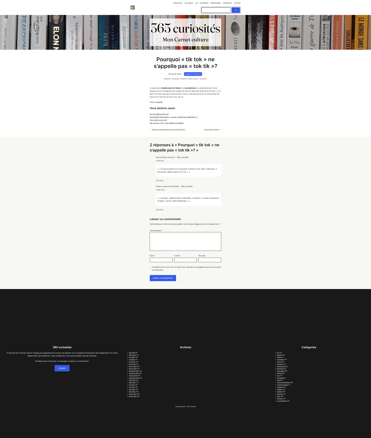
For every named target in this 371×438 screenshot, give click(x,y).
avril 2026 (132, 362)
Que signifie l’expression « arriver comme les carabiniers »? (174, 117)
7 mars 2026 (160, 190)
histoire (279, 373)
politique (279, 389)
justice (279, 380)
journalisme (280, 378)
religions (279, 391)
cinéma (279, 357)
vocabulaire (202, 79)
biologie (279, 355)
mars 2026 (132, 364)
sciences (280, 394)
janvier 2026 (133, 368)
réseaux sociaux (193, 79)
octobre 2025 (133, 375)
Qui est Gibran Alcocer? (159, 114)
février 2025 (133, 394)
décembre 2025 (134, 371)
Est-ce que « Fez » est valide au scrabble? (167, 123)
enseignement (281, 366)
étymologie (175, 79)
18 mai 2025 (160, 161)
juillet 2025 (132, 382)
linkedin (159, 102)
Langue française (282, 385)
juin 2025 (132, 385)
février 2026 (133, 366)
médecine (280, 387)
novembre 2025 (134, 373)
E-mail (177, 256)
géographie (280, 371)
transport (280, 398)
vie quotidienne (282, 401)
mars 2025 (132, 391)
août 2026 (132, 352)
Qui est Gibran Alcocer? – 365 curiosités (172, 157)
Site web (201, 256)
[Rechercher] (235, 10)
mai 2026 (132, 359)
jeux (278, 375)
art (278, 352)
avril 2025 (132, 389)
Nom (152, 256)
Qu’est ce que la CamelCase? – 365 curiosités (174, 186)
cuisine (279, 362)
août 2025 (132, 380)
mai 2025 (132, 387)
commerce (280, 359)
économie (280, 364)
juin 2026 (132, 357)
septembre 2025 (134, 378)
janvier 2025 (133, 396)
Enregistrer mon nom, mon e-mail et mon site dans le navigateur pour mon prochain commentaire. (186, 268)
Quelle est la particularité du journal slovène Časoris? (168, 129)
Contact (62, 368)
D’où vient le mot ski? (158, 120)
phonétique (183, 79)
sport (278, 396)
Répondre (159, 180)
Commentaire (156, 230)
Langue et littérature (193, 74)
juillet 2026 (132, 355)
